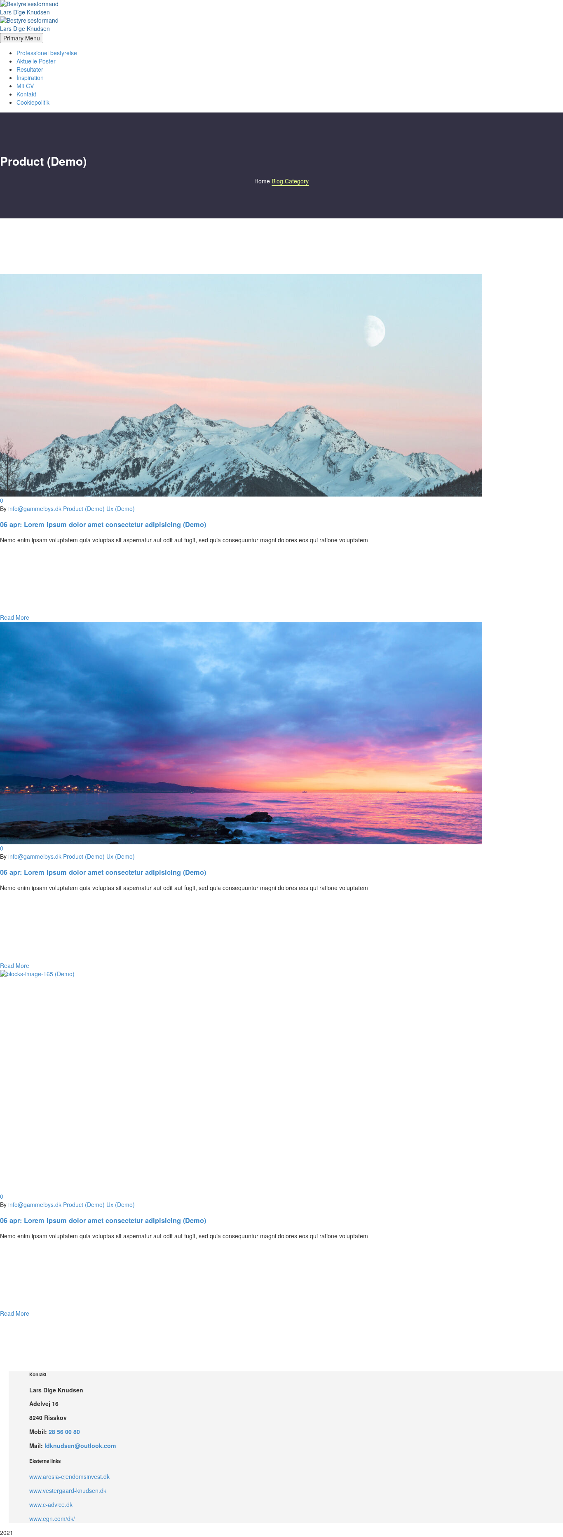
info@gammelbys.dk (34, 508)
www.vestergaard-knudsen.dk (67, 1490)
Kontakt (26, 94)
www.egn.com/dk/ (52, 1518)
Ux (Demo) (120, 508)
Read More (14, 617)
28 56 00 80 (64, 1431)
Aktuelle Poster (36, 61)
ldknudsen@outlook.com (80, 1445)
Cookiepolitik (32, 102)
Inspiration (30, 77)
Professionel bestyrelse (46, 53)
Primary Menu (21, 38)
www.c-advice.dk (51, 1504)
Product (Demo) (84, 508)
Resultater (29, 69)
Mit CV (25, 86)
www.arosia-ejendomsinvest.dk (69, 1476)
